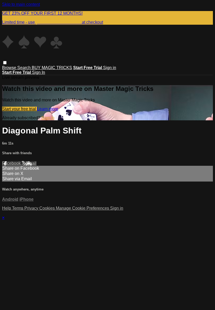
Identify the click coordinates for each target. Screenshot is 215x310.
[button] (5, 62)
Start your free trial (19, 109)
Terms (18, 208)
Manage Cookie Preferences (83, 208)
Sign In (38, 72)
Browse (9, 67)
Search (24, 67)
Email (31, 163)
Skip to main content (21, 4)
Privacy (31, 208)
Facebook (12, 163)
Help (7, 208)
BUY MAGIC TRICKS (52, 67)
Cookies (47, 208)
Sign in (109, 67)
